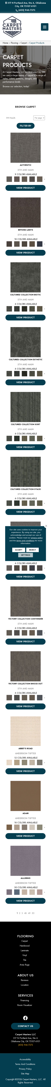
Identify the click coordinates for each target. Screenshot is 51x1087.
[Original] (39, 567)
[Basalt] (24, 892)
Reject (32, 550)
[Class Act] (24, 827)
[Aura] (25, 731)
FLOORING (25, 936)
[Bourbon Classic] (25, 795)
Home (5, 42)
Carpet (24, 42)
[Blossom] (39, 892)
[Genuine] (24, 179)
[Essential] (16, 567)
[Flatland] (39, 243)
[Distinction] (39, 308)
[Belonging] (9, 567)
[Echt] (16, 179)
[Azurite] (16, 892)
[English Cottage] (39, 827)
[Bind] (25, 407)
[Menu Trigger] (44, 27)
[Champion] (16, 632)
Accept (18, 550)
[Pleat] (32, 438)
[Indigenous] (24, 567)
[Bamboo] (16, 762)
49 (29, 913)
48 (25, 913)
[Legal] (32, 179)
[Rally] (32, 632)
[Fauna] (32, 243)
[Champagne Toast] (16, 827)
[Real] (39, 179)
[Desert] (16, 243)
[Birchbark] (32, 892)
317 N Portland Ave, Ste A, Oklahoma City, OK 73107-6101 (26, 4)
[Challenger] (25, 601)
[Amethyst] (25, 860)
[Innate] (32, 567)
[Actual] (25, 147)
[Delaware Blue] (39, 762)
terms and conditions (25, 540)
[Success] (39, 632)
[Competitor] (24, 632)
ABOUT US (25, 975)
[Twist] (39, 438)
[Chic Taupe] (32, 762)
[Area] (25, 212)
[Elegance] (32, 827)
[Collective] (24, 308)
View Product (25, 188)
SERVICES (25, 995)
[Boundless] (24, 762)
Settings (25, 555)
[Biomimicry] (25, 277)
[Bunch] (16, 438)
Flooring (14, 42)
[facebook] (25, 1018)
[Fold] (24, 438)
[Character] (16, 308)
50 (33, 913)
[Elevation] (24, 243)
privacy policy (37, 538)
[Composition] (32, 308)
